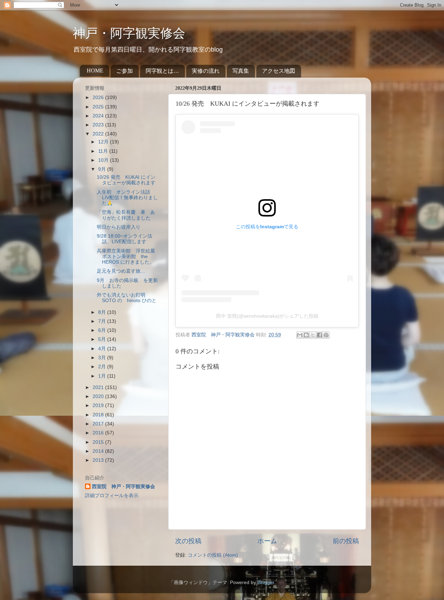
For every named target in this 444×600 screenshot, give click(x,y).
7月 (102, 321)
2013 (99, 460)
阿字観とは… (162, 71)
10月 (104, 160)
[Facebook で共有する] (319, 335)
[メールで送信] (299, 335)
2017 (99, 423)
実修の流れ (206, 71)
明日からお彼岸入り (118, 227)
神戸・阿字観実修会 (129, 33)
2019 (99, 405)
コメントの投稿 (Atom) (213, 555)
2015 (99, 442)
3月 (102, 357)
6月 (102, 330)
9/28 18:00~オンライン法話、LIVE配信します (124, 238)
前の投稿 (346, 541)
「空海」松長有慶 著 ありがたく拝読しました (126, 215)
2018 (99, 414)
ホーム (267, 541)
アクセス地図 (278, 71)
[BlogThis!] (306, 335)
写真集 (240, 71)
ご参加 (124, 71)
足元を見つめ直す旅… (121, 271)
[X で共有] (312, 335)
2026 (99, 97)
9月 (102, 169)
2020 (99, 396)
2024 (99, 115)
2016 (99, 432)
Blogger (265, 582)
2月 (102, 366)
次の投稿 (188, 541)
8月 (102, 312)
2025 (99, 106)
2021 (99, 387)
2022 (99, 133)
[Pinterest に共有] (326, 335)
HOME (95, 70)
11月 (103, 151)
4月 (102, 348)
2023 (99, 124)
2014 (99, 451)
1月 (102, 376)
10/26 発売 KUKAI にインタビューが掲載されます (126, 180)
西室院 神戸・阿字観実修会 (123, 486)
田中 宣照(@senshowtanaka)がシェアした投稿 (267, 316)
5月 (102, 339)
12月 (104, 141)
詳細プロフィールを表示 (111, 495)
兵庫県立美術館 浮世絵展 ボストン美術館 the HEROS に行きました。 (128, 256)
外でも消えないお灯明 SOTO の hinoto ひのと (126, 297)
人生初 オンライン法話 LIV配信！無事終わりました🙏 (127, 197)
